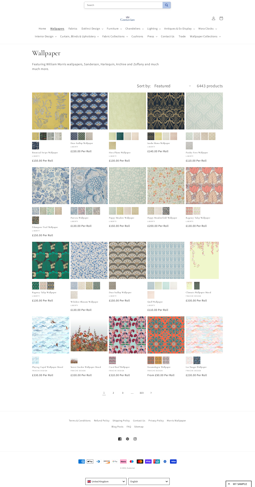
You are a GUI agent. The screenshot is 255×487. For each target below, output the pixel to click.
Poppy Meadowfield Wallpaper (162, 217)
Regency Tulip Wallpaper (198, 217)
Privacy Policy (156, 420)
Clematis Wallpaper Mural (198, 292)
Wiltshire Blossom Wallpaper (84, 301)
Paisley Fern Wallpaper (197, 152)
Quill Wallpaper (155, 301)
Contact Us (139, 420)
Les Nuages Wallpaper (196, 367)
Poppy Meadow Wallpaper (121, 217)
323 (142, 392)
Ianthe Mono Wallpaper (158, 143)
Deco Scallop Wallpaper (82, 143)
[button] (92, 29)
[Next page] (151, 393)
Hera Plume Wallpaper (120, 152)
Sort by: (144, 86)
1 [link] (104, 392)
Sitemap (138, 426)
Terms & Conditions (80, 420)
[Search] (167, 5)
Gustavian (131, 468)
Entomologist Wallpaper (159, 367)
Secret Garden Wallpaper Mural (86, 367)
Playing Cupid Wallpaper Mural (47, 367)
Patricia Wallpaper (80, 217)
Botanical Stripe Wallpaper (45, 152)
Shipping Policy (121, 420)
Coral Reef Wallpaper (119, 367)
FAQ (129, 426)
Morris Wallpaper (176, 420)
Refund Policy (101, 420)
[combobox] (106, 481)
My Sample (240, 484)
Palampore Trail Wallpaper (45, 227)
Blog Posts (118, 426)
